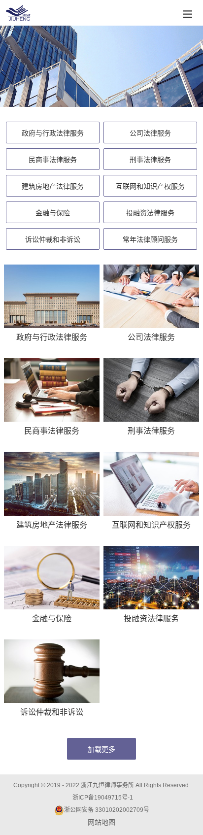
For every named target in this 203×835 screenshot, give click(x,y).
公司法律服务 (150, 133)
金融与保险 (52, 213)
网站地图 (101, 822)
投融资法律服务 (150, 213)
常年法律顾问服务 (150, 239)
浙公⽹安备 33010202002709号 (106, 809)
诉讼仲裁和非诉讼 (52, 239)
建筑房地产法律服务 (53, 186)
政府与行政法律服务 (53, 133)
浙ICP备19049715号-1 (102, 797)
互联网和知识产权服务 (150, 186)
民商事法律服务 (53, 160)
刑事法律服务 (150, 160)
